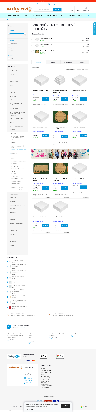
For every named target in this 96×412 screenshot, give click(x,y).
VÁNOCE (12, 249)
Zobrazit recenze (21, 327)
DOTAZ (42, 374)
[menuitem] (14, 15)
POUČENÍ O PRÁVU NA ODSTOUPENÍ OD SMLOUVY (46, 381)
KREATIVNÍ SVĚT (14, 108)
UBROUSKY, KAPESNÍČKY (17, 156)
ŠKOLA (11, 85)
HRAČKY (12, 122)
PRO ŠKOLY (12, 219)
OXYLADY (12, 208)
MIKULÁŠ (12, 245)
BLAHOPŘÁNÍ (13, 201)
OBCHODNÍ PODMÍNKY (19, 4)
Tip (12, 50)
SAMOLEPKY (13, 130)
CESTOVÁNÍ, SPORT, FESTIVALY (17, 205)
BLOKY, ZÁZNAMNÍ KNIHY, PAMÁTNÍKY (16, 104)
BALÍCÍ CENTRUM (14, 194)
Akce (12, 46)
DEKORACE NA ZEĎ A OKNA (16, 223)
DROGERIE (13, 142)
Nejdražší (53, 62)
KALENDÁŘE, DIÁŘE (14, 70)
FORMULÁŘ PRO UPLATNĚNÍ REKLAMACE (47, 385)
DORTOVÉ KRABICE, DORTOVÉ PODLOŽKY (18, 150)
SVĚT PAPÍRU (13, 100)
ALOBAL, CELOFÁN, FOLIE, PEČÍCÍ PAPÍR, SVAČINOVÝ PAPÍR (17, 146)
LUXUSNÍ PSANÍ (13, 78)
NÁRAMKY (13, 140)
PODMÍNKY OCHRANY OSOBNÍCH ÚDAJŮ (46, 377)
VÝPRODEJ (12, 234)
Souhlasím (65, 406)
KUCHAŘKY (14, 163)
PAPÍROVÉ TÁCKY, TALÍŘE (17, 187)
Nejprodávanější (68, 62)
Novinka (13, 48)
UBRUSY (13, 171)
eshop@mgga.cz (30, 378)
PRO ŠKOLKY (13, 216)
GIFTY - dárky (13, 96)
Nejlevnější (38, 62)
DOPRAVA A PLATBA (46, 372)
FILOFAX (12, 74)
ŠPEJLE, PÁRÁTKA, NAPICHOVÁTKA (15, 184)
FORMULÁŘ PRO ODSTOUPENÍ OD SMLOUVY (45, 389)
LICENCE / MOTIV (14, 230)
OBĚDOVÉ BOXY (15, 176)
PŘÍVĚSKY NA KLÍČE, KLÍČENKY (18, 161)
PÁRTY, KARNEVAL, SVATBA (16, 126)
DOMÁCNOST (13, 133)
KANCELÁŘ (12, 92)
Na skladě (13, 43)
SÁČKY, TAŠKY (14, 153)
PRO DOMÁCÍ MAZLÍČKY (17, 178)
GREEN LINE (13, 212)
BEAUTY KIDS (13, 198)
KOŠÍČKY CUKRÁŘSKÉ (16, 190)
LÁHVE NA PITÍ (14, 166)
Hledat (57, 9)
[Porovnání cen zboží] (10, 411)
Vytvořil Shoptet (86, 407)
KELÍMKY (13, 173)
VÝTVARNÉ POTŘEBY (15, 89)
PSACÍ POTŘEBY (14, 81)
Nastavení (30, 409)
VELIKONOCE (13, 241)
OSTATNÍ (13, 58)
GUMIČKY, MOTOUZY (16, 181)
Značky (11, 252)
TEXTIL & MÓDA (14, 227)
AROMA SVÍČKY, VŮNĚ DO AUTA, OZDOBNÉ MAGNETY (17, 137)
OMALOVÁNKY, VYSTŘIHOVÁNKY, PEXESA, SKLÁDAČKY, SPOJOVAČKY (18, 114)
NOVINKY (12, 238)
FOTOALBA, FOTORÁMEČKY (16, 119)
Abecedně (82, 62)
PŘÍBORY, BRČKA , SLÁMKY (17, 168)
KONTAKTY (9, 4)
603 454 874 (29, 380)
